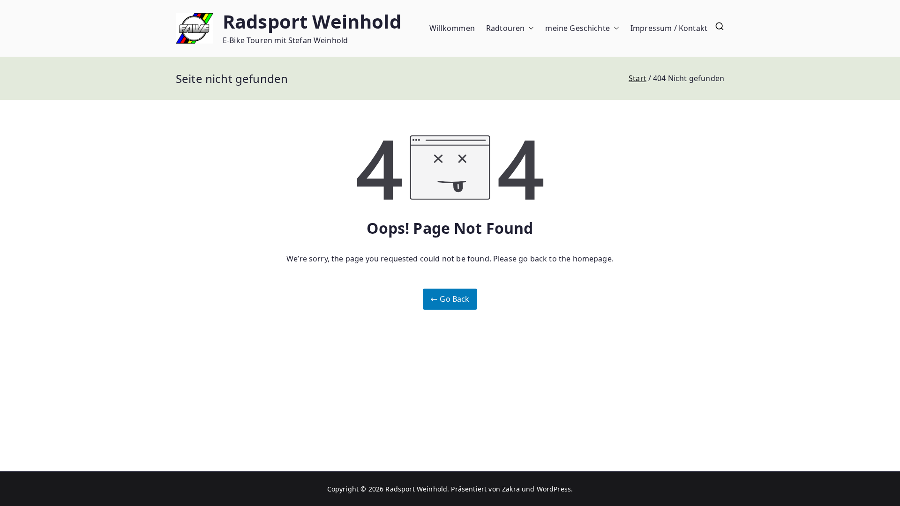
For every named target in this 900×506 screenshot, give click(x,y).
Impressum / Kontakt (668, 28)
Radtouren (505, 28)
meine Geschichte (577, 28)
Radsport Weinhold (312, 21)
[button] (529, 28)
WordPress (554, 488)
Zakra (511, 488)
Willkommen (452, 28)
